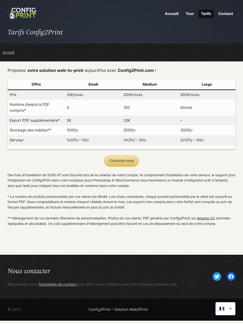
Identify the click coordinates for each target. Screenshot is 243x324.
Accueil (8, 52)
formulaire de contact (58, 284)
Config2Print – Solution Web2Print (118, 309)
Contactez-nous (121, 160)
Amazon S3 (206, 218)
